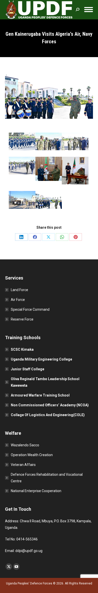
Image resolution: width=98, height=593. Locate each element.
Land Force (19, 290)
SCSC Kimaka (22, 349)
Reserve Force (22, 319)
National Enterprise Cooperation (36, 491)
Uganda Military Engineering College (41, 359)
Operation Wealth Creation (32, 455)
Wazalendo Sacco (25, 445)
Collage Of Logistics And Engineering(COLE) (48, 415)
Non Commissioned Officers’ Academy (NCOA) (50, 405)
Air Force (18, 300)
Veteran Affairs (23, 465)
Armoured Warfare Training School (40, 395)
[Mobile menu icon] (88, 9)
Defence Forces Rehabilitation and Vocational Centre (47, 477)
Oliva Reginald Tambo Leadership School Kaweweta (45, 382)
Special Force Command (30, 309)
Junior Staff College (27, 369)
